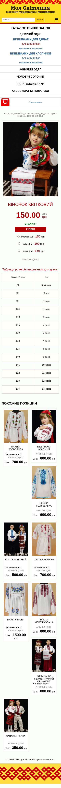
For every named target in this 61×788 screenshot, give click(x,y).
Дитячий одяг (30, 34)
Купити (30, 229)
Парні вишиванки (30, 83)
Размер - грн (32, 236)
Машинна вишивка (31, 48)
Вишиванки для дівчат (30, 39)
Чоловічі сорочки (30, 76)
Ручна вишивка (30, 43)
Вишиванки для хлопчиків (31, 53)
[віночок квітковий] (30, 197)
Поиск (39, 19)
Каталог (8, 113)
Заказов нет (35, 102)
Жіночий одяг (30, 69)
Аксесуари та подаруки (30, 90)
